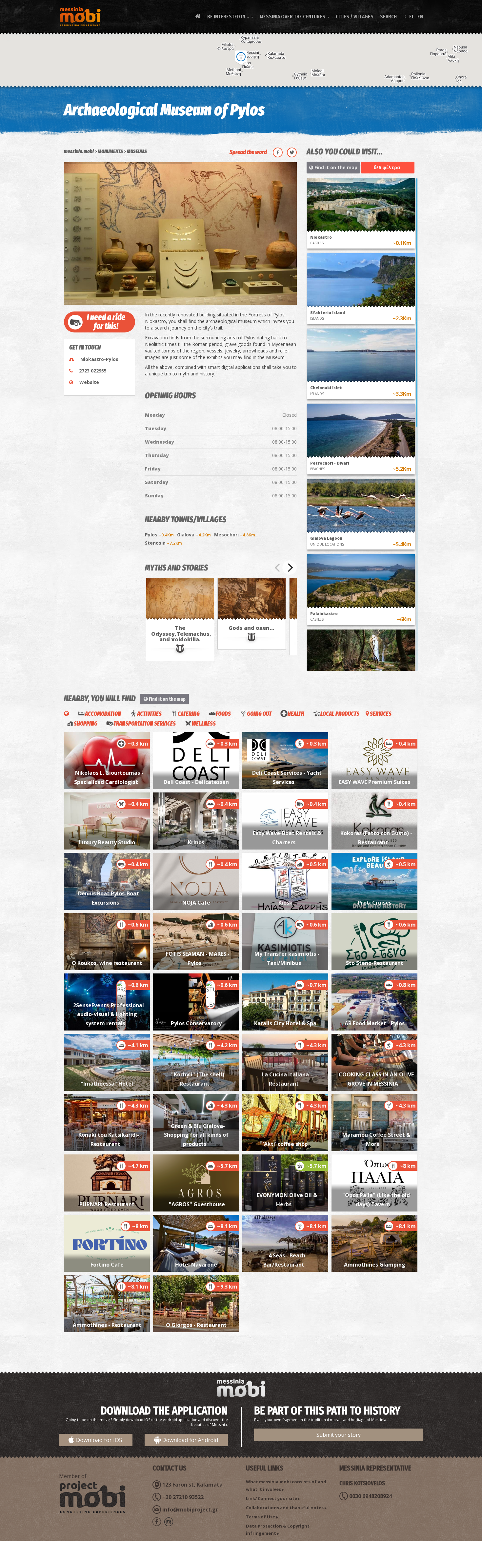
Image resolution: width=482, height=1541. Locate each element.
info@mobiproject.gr (190, 1509)
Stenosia (163, 543)
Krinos (196, 842)
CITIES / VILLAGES (354, 16)
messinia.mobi (79, 151)
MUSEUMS (137, 151)
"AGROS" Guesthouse (196, 1204)
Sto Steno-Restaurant (374, 963)
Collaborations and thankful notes (285, 1508)
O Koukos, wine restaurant (107, 963)
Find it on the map (335, 167)
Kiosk (285, 902)
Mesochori (234, 534)
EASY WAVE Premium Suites (374, 782)
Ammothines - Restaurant (107, 1325)
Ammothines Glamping (374, 1264)
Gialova (194, 534)
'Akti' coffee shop (285, 1144)
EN (420, 16)
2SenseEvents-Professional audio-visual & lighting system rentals (108, 1014)
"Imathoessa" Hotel (107, 1083)
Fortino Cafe (107, 1264)
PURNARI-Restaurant (106, 1204)
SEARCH (388, 16)
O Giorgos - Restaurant (196, 1325)
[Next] (289, 567)
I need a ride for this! (106, 321)
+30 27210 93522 (183, 1497)
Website (89, 382)
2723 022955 (93, 371)
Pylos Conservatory (196, 1023)
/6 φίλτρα (386, 167)
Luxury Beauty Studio (107, 842)
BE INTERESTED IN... (230, 16)
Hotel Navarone (196, 1264)
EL (411, 16)
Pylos (159, 534)
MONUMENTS (110, 151)
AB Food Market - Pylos (375, 1023)
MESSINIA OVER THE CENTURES (294, 16)
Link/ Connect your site (271, 1498)
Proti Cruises (375, 902)
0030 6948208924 (370, 1496)
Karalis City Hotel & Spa (285, 1023)
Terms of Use (260, 1517)
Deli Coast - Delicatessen (196, 782)
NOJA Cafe (196, 902)
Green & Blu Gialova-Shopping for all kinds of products (196, 1135)
